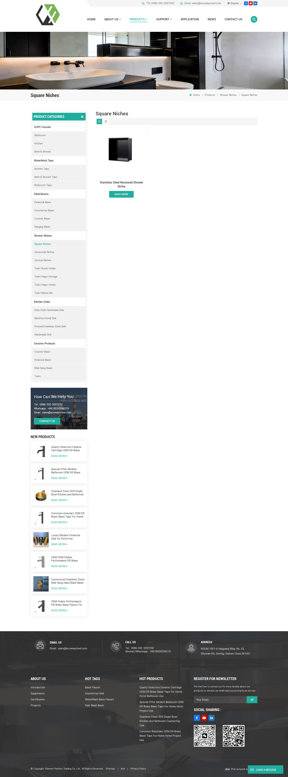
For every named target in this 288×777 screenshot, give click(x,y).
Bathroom (40, 135)
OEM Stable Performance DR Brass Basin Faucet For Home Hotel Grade (66, 603)
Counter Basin (42, 218)
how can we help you (54, 396)
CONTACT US (233, 19)
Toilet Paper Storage (45, 276)
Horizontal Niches (44, 252)
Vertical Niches (42, 260)
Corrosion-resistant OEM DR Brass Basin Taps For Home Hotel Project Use (67, 515)
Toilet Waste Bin (43, 292)
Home (91, 19)
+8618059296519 (58, 408)
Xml (123, 768)
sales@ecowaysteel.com (56, 412)
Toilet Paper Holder (45, 284)
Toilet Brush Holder (45, 268)
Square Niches (249, 94)
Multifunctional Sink (45, 318)
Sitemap (110, 768)
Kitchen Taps (41, 168)
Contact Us (47, 421)
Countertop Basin (44, 210)
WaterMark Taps (44, 160)
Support (162, 19)
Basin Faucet (92, 687)
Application (190, 19)
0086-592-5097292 (51, 404)
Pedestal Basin (42, 202)
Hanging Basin (42, 226)
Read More (58, 456)
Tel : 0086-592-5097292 (139, 648)
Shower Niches (228, 94)
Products (137, 19)
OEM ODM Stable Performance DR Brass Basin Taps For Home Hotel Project (67, 559)
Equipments (38, 693)
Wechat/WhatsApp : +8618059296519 (148, 651)
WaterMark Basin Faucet (99, 699)
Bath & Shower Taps (45, 176)
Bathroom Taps (43, 185)
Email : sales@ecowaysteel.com (68, 648)
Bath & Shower (42, 151)
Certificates (38, 699)
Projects (36, 705)
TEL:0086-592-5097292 (160, 3)
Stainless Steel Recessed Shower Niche (121, 184)
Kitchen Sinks (42, 301)
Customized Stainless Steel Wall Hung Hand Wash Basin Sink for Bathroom (67, 581)
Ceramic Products (44, 343)
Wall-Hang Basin (43, 368)
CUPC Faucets (42, 127)
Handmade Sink (43, 334)
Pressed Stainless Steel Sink (50, 326)
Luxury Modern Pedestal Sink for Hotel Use (65, 537)
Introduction (38, 687)
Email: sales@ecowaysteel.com (202, 3)
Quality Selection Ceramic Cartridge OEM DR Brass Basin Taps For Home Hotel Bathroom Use (67, 448)
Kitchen (38, 143)
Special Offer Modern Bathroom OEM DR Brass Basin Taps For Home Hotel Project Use (67, 471)
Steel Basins (41, 194)
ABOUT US (111, 19)
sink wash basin (94, 705)
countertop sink (94, 693)
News (212, 19)
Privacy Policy (138, 768)
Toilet (37, 376)
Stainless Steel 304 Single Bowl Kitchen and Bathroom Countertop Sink (67, 493)
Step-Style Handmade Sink (49, 310)
